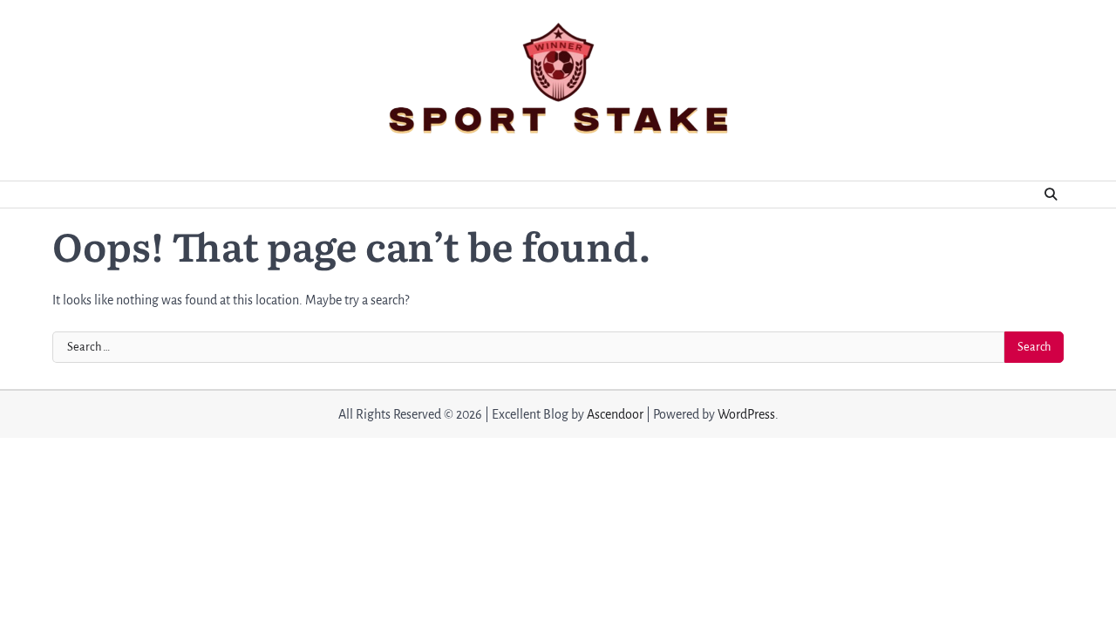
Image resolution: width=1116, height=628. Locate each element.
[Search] (1051, 194)
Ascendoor (615, 414)
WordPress (746, 414)
